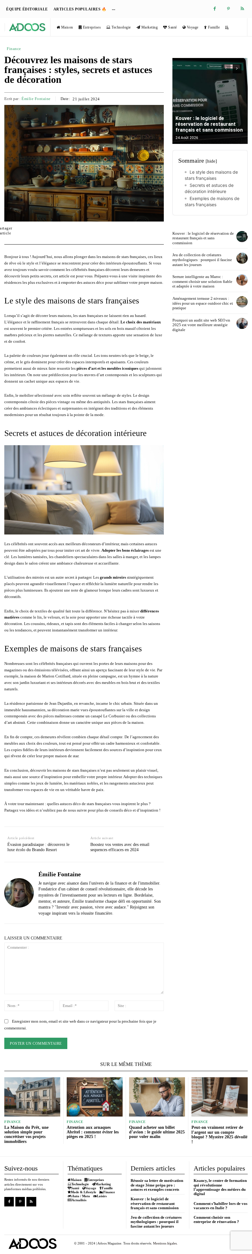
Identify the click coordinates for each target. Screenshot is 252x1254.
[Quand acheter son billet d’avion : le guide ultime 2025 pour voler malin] (157, 1096)
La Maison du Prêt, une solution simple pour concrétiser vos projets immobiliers (26, 1134)
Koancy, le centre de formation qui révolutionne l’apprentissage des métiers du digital (220, 1187)
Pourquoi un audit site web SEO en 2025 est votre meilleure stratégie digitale (201, 325)
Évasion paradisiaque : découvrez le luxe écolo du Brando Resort (38, 847)
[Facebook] (214, 9)
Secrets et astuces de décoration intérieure (209, 188)
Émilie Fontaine (36, 98)
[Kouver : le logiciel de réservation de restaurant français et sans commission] (210, 101)
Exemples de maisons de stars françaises (212, 201)
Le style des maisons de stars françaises (211, 175)
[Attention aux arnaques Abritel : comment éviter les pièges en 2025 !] (95, 1096)
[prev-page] (226, 68)
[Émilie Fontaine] (19, 893)
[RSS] (242, 9)
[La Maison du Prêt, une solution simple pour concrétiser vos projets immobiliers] (32, 1096)
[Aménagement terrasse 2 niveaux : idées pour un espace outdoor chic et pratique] (242, 301)
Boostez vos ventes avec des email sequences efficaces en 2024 (119, 847)
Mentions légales (165, 1243)
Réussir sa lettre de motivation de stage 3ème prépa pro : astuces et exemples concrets (157, 1185)
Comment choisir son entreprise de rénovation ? (216, 1219)
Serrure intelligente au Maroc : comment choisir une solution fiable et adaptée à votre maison (202, 281)
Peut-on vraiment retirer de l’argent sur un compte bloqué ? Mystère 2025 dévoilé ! (219, 1134)
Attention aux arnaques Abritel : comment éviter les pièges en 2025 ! (93, 1132)
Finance (14, 48)
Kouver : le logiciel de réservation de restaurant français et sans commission (209, 124)
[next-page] (237, 68)
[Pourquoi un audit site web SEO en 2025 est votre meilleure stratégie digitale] (242, 323)
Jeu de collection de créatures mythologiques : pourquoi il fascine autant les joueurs (202, 260)
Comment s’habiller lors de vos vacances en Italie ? (220, 1205)
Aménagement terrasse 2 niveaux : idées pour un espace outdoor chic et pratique (202, 303)
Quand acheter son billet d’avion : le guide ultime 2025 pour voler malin (157, 1132)
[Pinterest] (228, 9)
